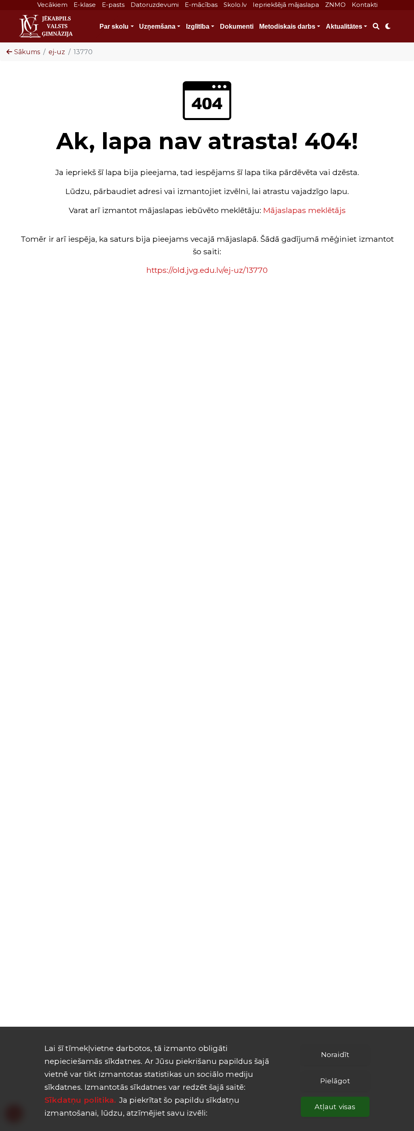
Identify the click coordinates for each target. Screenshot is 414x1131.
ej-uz (57, 52)
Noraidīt (335, 1054)
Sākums (27, 52)
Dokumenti (236, 26)
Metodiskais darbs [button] (287, 26)
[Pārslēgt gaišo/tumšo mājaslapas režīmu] (388, 26)
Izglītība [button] (197, 26)
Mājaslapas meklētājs (304, 210)
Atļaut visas (335, 1106)
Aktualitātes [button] (344, 26)
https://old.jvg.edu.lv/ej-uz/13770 (207, 270)
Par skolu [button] (114, 26)
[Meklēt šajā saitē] (376, 26)
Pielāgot (335, 1080)
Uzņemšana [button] (157, 26)
